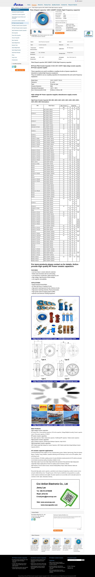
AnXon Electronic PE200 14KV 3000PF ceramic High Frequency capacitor (20, 568)
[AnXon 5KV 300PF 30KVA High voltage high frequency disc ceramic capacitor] (35, 541)
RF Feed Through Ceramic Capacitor (19, 28)
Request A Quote (72, 4)
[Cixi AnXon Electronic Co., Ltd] (76, 1)
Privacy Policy (21, 576)
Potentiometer (15, 60)
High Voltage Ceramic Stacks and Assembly (18, 17)
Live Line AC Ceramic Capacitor (18, 20)
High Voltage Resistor (16, 50)
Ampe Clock (14, 57)
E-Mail (69, 566)
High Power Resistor (16, 52)
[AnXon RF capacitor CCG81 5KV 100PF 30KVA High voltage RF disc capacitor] (67, 541)
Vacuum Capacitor (15, 37)
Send (83, 560)
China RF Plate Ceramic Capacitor (32, 576)
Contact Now (60, 33)
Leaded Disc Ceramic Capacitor (18, 14)
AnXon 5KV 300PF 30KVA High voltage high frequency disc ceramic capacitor (35, 547)
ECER (75, 576)
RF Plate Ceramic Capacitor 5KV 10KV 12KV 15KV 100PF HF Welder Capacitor (20, 560)
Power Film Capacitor (16, 35)
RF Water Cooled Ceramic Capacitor (19, 25)
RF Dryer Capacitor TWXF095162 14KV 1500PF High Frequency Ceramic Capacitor (57, 567)
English (80, 1)
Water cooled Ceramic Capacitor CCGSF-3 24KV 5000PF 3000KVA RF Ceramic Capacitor (56, 563)
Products (34, 4)
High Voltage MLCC (16, 42)
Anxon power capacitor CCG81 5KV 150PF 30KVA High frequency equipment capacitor (56, 547)
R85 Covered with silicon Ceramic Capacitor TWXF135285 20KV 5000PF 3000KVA (57, 571)
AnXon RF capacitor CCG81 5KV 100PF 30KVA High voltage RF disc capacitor (67, 547)
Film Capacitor (15, 32)
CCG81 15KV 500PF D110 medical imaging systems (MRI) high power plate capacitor (19, 564)
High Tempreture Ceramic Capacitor (19, 30)
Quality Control (56, 4)
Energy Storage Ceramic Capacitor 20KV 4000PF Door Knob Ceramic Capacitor (38, 567)
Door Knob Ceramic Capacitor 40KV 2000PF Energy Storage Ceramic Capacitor (38, 560)
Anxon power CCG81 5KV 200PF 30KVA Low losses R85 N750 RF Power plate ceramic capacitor (46, 548)
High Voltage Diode (16, 47)
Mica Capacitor (15, 40)
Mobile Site (70, 568)
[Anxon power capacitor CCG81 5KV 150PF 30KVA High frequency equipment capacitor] (57, 541)
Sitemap (73, 566)
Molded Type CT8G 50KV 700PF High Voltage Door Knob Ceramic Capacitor (38, 564)
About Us (40, 4)
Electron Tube (15, 45)
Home (28, 4)
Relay (13, 55)
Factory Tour (47, 4)
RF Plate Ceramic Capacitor (25, 7)
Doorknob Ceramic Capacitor (18, 12)
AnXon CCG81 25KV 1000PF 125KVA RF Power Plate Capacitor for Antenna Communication (78, 548)
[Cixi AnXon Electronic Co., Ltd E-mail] (34, 519)
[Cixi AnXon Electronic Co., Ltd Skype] (32, 519)
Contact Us (64, 4)
